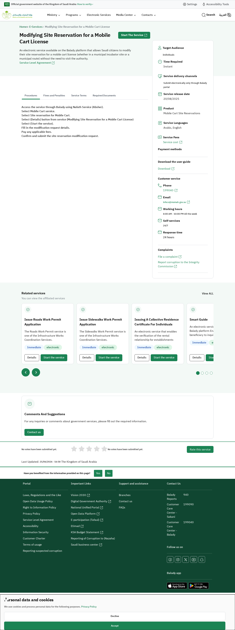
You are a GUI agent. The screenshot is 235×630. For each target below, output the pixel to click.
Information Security (36, 532)
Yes (98, 473)
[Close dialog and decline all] (6, 598)
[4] (211, 373)
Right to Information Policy (39, 507)
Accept (115, 626)
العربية (222, 15)
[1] (197, 372)
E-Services (35, 27)
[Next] (36, 372)
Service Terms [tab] (79, 95)
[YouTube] (193, 559)
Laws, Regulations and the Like (42, 495)
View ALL (207, 294)
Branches (125, 495)
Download (164, 169)
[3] (207, 373)
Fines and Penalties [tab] (54, 95)
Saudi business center (84, 545)
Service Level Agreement (35, 63)
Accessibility (30, 526)
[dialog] (117, 612)
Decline (115, 616)
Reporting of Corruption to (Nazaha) (93, 538)
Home (23, 27)
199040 (168, 190)
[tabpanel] (85, 121)
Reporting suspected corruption (42, 551)
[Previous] (26, 372)
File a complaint (168, 257)
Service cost (170, 142)
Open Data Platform (83, 514)
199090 (188, 504)
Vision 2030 (78, 495)
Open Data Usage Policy (38, 501)
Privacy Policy (31, 514)
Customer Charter (34, 538)
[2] (202, 373)
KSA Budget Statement (85, 532)
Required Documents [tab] (104, 95)
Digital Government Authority (89, 501)
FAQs (122, 507)
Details (31, 358)
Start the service (132, 35)
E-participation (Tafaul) (85, 520)
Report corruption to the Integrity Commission (178, 264)
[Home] (17, 15)
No (108, 473)
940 (186, 495)
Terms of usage (32, 545)
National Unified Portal (85, 507)
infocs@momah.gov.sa (174, 202)
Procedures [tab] (31, 95)
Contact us (34, 432)
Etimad (75, 526)
